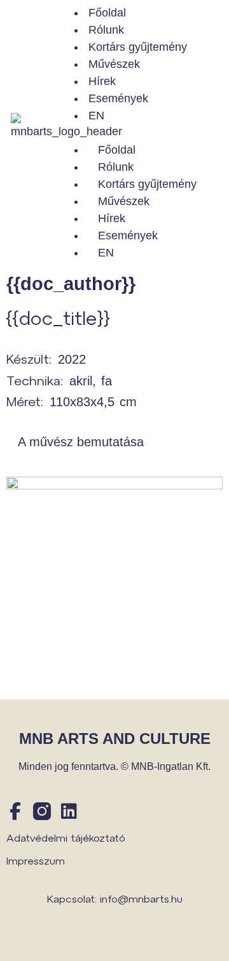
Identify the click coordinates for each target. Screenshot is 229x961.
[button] (142, 133)
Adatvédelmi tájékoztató (65, 838)
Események (118, 98)
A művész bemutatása (81, 442)
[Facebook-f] (15, 811)
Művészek (114, 64)
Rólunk (106, 29)
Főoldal (107, 12)
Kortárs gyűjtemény (137, 47)
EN (96, 115)
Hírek (102, 81)
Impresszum (35, 860)
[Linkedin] (69, 811)
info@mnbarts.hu (141, 898)
